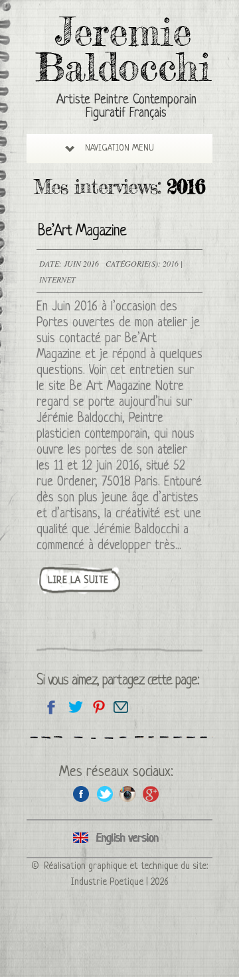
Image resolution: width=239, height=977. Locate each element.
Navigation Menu (119, 148)
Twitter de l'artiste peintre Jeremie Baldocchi (104, 793)
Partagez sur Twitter (74, 706)
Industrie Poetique (107, 882)
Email (121, 706)
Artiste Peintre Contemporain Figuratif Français (126, 107)
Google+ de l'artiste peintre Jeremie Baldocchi (151, 793)
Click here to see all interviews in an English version (119, 838)
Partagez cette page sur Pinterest (98, 706)
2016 (171, 263)
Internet (57, 279)
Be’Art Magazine (82, 232)
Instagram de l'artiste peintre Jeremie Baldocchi (128, 793)
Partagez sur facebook (51, 706)
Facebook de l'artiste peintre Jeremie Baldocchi (81, 793)
